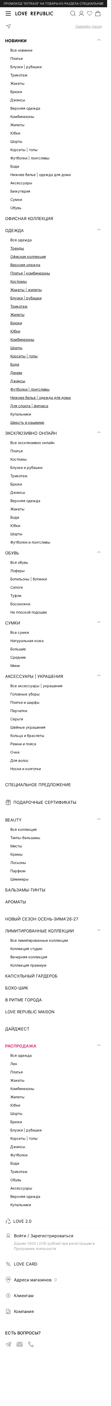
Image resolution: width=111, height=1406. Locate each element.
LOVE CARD (25, 1264)
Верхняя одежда (25, 265)
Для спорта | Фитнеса (29, 406)
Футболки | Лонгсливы (30, 389)
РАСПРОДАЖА (20, 1046)
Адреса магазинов (35, 1279)
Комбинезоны (22, 339)
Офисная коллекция (28, 256)
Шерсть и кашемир (27, 422)
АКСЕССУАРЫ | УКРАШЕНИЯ (34, 676)
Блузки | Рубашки (26, 298)
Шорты (16, 348)
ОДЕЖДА (14, 230)
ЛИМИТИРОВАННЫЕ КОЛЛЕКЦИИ (39, 930)
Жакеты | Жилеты (26, 289)
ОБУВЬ (12, 553)
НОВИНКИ (16, 40)
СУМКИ (12, 622)
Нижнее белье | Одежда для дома (40, 397)
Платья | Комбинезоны (30, 273)
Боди (14, 364)
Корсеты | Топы (24, 356)
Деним (16, 372)
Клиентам (24, 1295)
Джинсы (17, 381)
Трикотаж (19, 306)
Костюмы (18, 281)
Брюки (16, 323)
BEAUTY (13, 819)
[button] (53, 26)
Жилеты (17, 314)
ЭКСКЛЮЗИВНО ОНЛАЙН (31, 433)
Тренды (17, 248)
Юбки (15, 331)
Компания (24, 1311)
